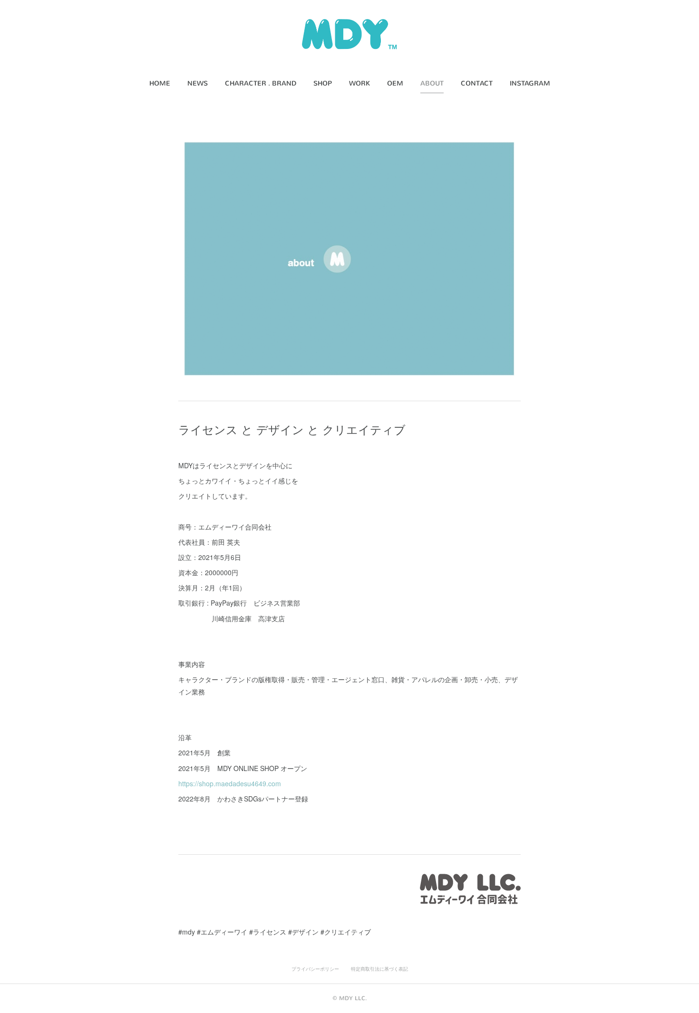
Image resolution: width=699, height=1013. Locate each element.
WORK (359, 83)
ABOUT (432, 83)
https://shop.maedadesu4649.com (229, 783)
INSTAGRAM (530, 83)
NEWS (197, 83)
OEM (395, 83)
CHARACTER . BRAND (260, 83)
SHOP (322, 83)
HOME (159, 83)
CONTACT (477, 83)
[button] (159, 83)
